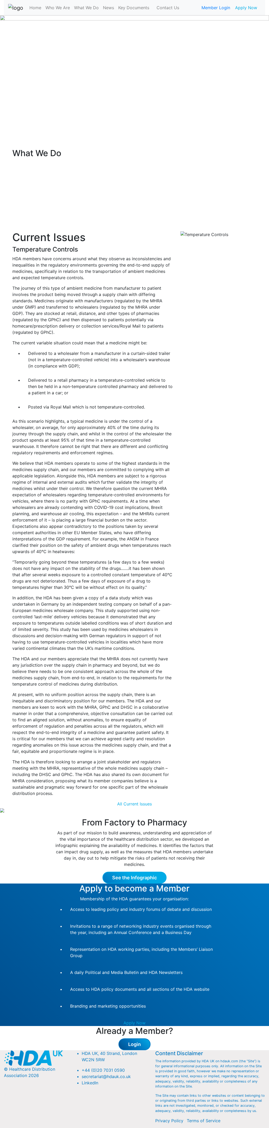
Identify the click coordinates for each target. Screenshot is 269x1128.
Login (134, 1044)
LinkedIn (90, 1082)
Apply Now (246, 7)
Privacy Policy (169, 1120)
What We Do (86, 7)
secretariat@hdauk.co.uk (106, 1076)
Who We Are (57, 7)
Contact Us (168, 7)
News (108, 7)
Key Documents (133, 7)
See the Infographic (134, 877)
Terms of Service (203, 1120)
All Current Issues (134, 804)
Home (35, 7)
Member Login (215, 7)
